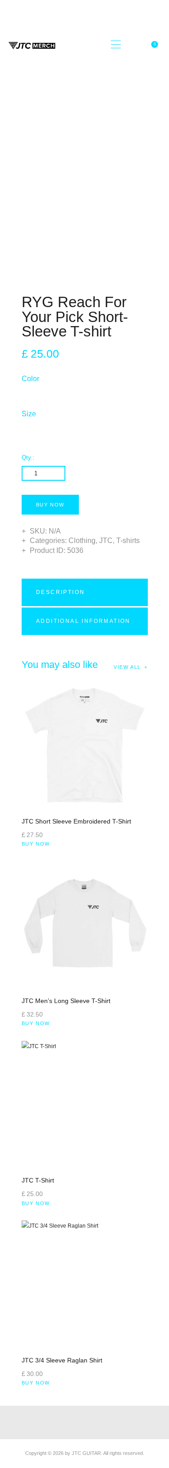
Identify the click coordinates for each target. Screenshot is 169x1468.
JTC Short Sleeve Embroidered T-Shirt (76, 821)
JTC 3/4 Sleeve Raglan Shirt (62, 1360)
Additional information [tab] (83, 621)
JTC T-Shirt (38, 1180)
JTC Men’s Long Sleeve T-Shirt (66, 1000)
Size (29, 414)
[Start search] (134, 44)
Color (30, 378)
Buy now (50, 504)
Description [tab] (60, 592)
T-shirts (128, 540)
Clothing (82, 540)
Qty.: (28, 457)
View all (127, 667)
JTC (106, 540)
